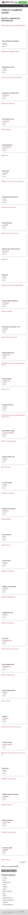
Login (16, 2)
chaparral (4, 716)
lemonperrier (7, 121)
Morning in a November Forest (10, 93)
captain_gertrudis (8, 744)
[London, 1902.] (14, 396)
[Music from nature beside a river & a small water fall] (14, 759)
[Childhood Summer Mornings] (14, 785)
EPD (5, 536)
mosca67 (6, 328)
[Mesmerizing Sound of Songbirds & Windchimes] (14, 32)
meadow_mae (7, 380)
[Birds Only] (14, 266)
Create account (23, 2)
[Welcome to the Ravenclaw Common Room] (14, 188)
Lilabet (5, 406)
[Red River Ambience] (14, 811)
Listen (5, 38)
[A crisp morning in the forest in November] (14, 84)
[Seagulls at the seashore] (14, 499)
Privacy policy (7, 911)
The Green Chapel (7, 742)
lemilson (6, 562)
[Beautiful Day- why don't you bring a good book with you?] (14, 370)
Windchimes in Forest (8, 67)
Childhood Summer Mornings (10, 794)
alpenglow (6, 718)
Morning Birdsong (7, 145)
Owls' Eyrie (5, 638)
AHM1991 (6, 849)
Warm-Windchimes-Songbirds (10, 41)
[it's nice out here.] (14, 707)
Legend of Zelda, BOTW (8, 690)
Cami (5, 199)
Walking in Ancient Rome (9, 586)
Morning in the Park (7, 404)
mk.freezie (6, 588)
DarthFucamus (7, 354)
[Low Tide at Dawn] (14, 473)
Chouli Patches (7, 147)
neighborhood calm (7, 612)
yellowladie (6, 95)
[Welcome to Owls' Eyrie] (14, 629)
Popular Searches (5, 859)
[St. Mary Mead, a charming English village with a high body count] (14, 421)
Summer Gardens (6, 378)
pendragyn (6, 510)
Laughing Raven (8, 640)
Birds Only (5, 275)
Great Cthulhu (7, 822)
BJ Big (5, 69)
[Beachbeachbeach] (14, 525)
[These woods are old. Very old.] (14, 344)
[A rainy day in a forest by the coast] (14, 655)
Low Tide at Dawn (7, 482)
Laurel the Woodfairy (9, 432)
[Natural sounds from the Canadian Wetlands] (14, 292)
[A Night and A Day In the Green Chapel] (14, 733)
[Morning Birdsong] (14, 136)
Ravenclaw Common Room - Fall (11, 326)
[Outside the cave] (14, 551)
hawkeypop (6, 302)
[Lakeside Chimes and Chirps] (14, 214)
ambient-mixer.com (8, 2)
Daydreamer (6, 250)
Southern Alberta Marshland (10, 300)
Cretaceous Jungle (7, 847)
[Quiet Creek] (14, 162)
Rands (5, 770)
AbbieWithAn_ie (7, 666)
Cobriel (5, 484)
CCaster (5, 692)
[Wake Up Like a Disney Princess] (14, 240)
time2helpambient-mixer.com (19, 912)
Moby (5, 276)
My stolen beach (6, 534)
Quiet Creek (5, 171)
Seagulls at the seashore (8, 508)
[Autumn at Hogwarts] (14, 318)
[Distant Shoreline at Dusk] (14, 681)
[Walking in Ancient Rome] (14, 577)
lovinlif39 (6, 225)
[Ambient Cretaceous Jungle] (14, 839)
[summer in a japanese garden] (14, 447)
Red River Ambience (7, 820)
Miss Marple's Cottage (8, 430)
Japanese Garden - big (8, 456)
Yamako (5, 458)
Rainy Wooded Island (8, 664)
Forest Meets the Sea (8, 119)
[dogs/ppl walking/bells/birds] (14, 603)
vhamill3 (6, 173)
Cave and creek (6, 560)
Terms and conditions (14, 911)
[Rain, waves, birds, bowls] (14, 110)
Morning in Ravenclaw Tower (10, 197)
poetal (5, 43)
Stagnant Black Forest (8, 352)
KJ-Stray (6, 614)
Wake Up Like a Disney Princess (11, 249)
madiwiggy (6, 796)
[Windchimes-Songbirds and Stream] (14, 58)
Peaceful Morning (7, 223)
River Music (5, 768)
